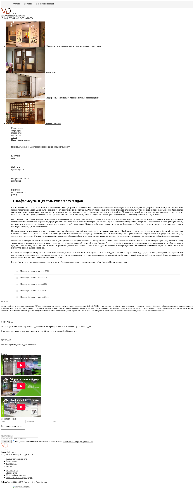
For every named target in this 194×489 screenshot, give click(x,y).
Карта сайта (29, 482)
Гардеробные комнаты (16, 475)
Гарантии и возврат (45, 4)
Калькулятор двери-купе (17, 459)
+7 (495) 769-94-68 (9, 18)
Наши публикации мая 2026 (33, 290)
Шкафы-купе (12, 470)
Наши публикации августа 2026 (34, 271)
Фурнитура (11, 463)
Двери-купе (11, 473)
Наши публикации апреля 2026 (34, 297)
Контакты (20, 16)
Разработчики (42, 482)
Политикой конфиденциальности (78, 441)
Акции (9, 466)
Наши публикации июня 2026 (33, 284)
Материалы (11, 461)
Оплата (16, 4)
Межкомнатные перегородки (19, 477)
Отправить (6, 442)
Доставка (28, 4)
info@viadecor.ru (8, 16)
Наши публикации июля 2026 (33, 277)
